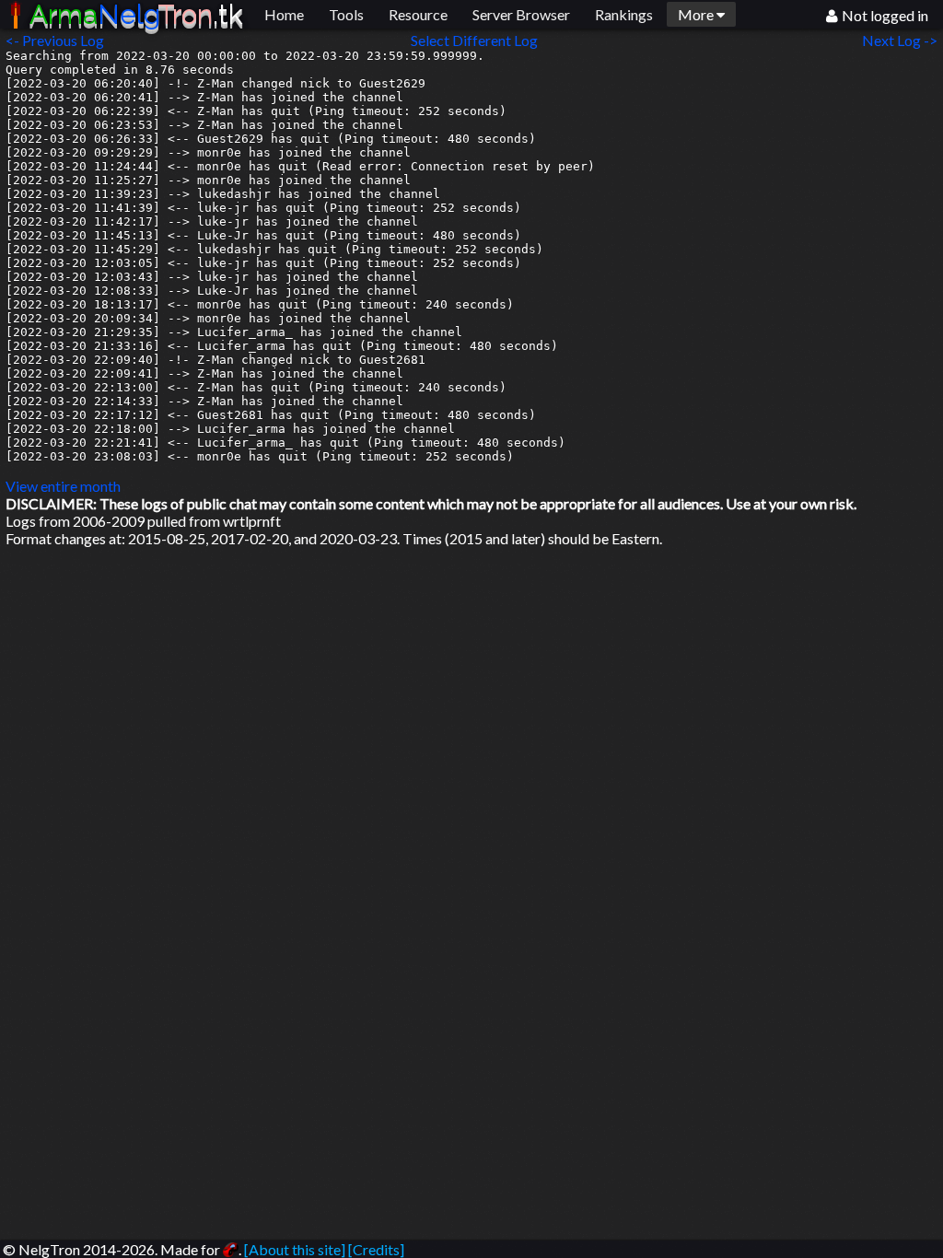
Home (284, 14)
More (697, 14)
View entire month (63, 486)
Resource (418, 14)
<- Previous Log (55, 40)
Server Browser (521, 14)
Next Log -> (902, 40)
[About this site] (294, 1249)
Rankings (624, 14)
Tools (346, 14)
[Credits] (376, 1249)
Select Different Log (474, 40)
